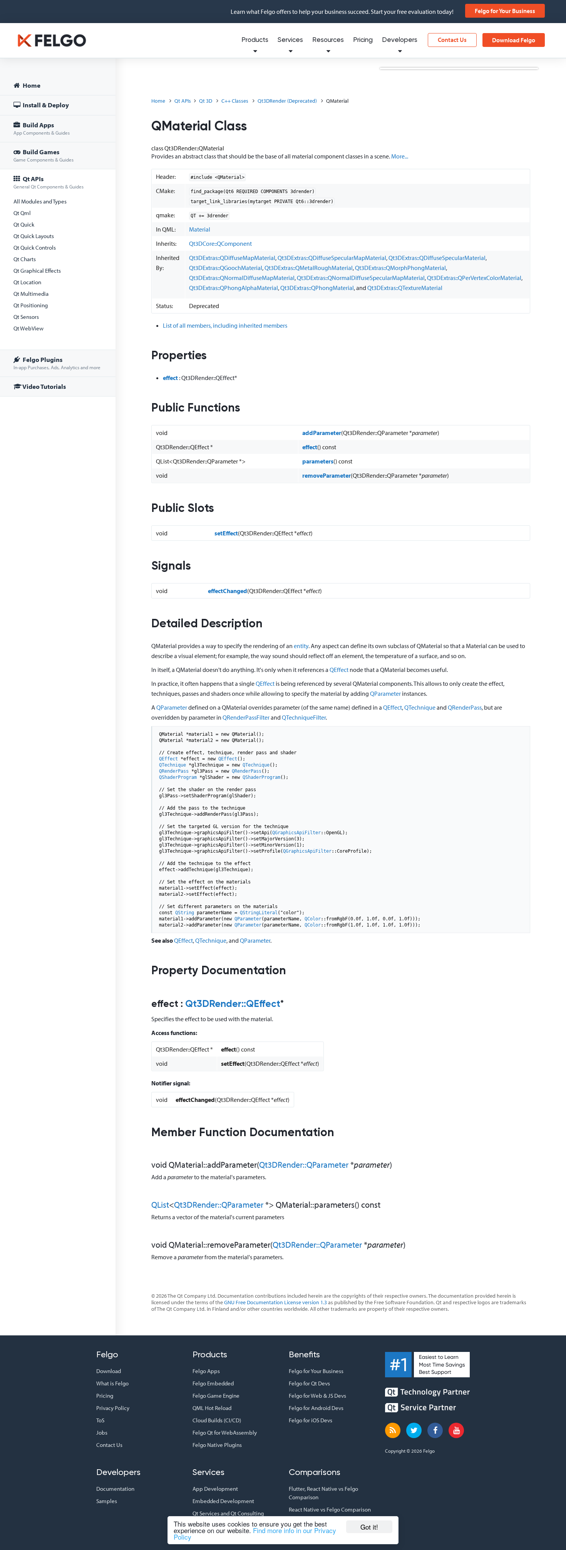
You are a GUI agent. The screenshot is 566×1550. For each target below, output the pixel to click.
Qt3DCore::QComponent (220, 243)
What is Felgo (112, 1383)
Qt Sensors (26, 316)
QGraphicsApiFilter (296, 832)
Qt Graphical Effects (37, 270)
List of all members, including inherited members (225, 325)
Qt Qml (22, 213)
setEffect (226, 533)
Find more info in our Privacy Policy (255, 1533)
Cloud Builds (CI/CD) (217, 1420)
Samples (106, 1501)
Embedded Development (223, 1501)
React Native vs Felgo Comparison (330, 1509)
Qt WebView (28, 328)
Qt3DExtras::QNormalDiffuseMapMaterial (242, 278)
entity (301, 646)
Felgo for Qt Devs (309, 1383)
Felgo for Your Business (505, 11)
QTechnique (419, 707)
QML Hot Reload (212, 1408)
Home (31, 85)
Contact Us (452, 39)
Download (108, 1371)
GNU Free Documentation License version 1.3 (275, 1302)
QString (184, 912)
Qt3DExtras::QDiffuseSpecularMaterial (437, 258)
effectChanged (227, 591)
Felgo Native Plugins (217, 1444)
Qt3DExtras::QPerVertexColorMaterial (474, 278)
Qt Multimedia (31, 293)
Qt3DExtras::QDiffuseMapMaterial (232, 258)
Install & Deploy (45, 105)
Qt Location (27, 282)
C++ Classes (234, 100)
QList (160, 1204)
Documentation (115, 1488)
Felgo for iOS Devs (310, 1420)
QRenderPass (465, 707)
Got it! (369, 1527)
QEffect (339, 669)
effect (170, 378)
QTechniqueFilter (304, 717)
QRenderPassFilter (246, 717)
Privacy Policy (112, 1408)
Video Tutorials (44, 386)
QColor (313, 919)
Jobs (101, 1432)
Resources (328, 40)
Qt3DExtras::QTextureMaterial (404, 288)
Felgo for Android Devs (316, 1408)
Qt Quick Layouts (33, 236)
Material (199, 229)
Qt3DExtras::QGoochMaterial (225, 268)
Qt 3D (205, 100)
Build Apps (41, 128)
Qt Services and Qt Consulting (228, 1513)
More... (399, 156)
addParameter (321, 433)
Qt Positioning (30, 305)
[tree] (58, 237)
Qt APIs (48, 182)
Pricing (363, 40)
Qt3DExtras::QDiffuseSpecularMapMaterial (332, 258)
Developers (399, 40)
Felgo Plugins (56, 362)
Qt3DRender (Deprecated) (287, 100)
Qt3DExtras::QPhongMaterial (317, 288)
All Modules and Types (40, 201)
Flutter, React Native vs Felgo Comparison (323, 1493)
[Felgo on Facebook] (435, 1430)
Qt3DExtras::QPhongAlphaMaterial (233, 288)
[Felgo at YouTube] (456, 1430)
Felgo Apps (206, 1371)
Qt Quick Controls (34, 247)
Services (290, 40)
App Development (215, 1488)
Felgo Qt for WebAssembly (225, 1432)
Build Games (43, 155)
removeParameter (326, 475)
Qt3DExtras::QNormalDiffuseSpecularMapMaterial (361, 278)
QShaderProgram (178, 777)
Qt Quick (23, 224)
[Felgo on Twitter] (414, 1430)
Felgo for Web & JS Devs (317, 1395)
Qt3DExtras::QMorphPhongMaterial (400, 268)
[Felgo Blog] (392, 1430)
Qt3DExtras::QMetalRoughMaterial (309, 268)
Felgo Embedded (213, 1383)
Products (254, 40)
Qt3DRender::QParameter (303, 1164)
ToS (100, 1420)
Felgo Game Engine (216, 1395)
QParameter (385, 693)
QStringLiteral (259, 912)
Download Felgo (513, 40)
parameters (317, 461)
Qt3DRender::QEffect (232, 1004)
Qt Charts (24, 259)
